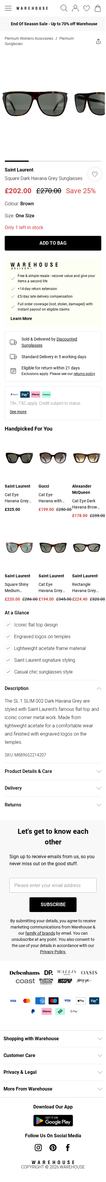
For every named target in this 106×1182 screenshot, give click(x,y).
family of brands (58, 936)
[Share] (94, 41)
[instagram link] (36, 1151)
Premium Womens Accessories (29, 38)
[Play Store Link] (51, 1124)
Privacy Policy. (70, 955)
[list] (51, 104)
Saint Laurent (19, 165)
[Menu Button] (8, 8)
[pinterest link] (50, 1151)
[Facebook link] (65, 1151)
